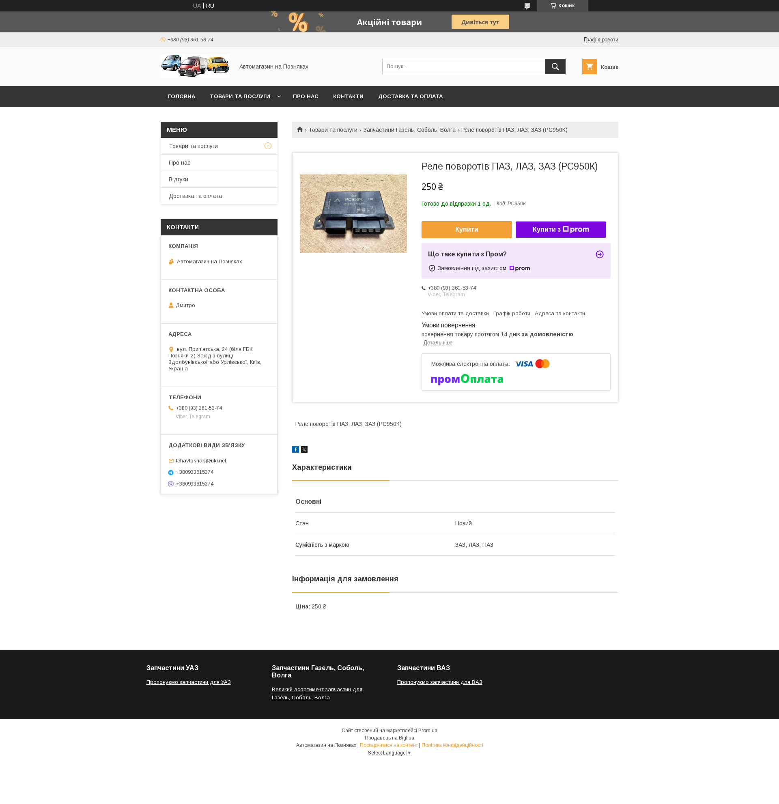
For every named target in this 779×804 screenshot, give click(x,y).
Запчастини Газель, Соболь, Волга (410, 130)
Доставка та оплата (410, 96)
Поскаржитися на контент (389, 745)
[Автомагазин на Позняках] (195, 75)
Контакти (348, 96)
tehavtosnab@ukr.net (201, 461)
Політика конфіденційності (452, 745)
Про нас (305, 96)
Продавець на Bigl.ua (389, 738)
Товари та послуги (240, 96)
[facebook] (295, 450)
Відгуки (178, 179)
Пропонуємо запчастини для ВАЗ (439, 682)
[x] (304, 450)
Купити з (547, 229)
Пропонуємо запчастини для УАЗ (188, 682)
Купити (466, 229)
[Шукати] (555, 66)
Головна (181, 96)
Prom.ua (427, 730)
